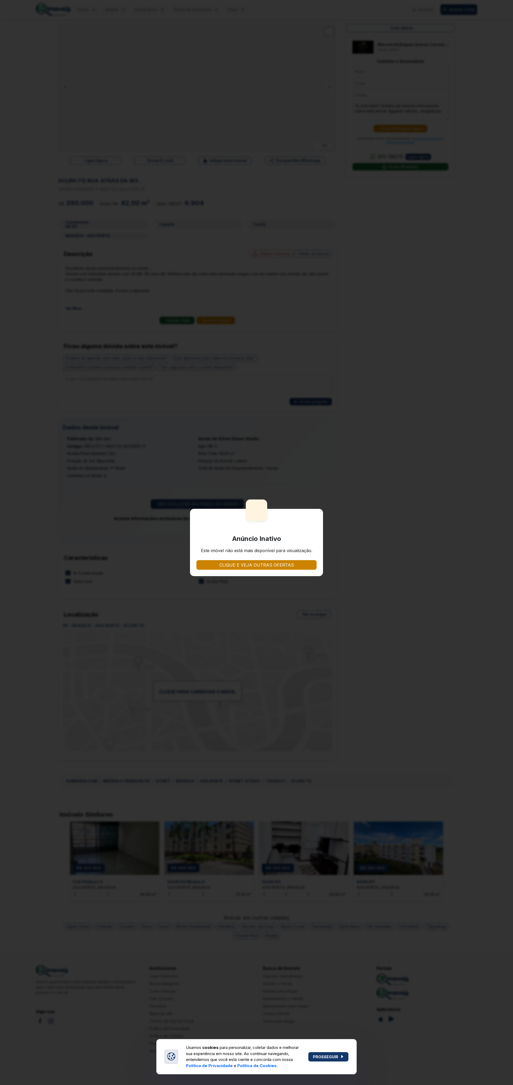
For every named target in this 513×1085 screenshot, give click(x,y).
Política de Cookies (257, 1065)
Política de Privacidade (209, 1065)
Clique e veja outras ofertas (256, 565)
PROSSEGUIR (325, 1057)
